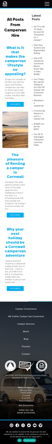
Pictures (26, 347)
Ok (20, 440)
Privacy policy (29, 440)
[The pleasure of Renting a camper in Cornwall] (15, 147)
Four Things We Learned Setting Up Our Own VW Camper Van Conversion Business (39, 87)
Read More (15, 104)
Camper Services (26, 324)
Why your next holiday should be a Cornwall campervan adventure (15, 242)
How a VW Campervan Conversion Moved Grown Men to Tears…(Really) (39, 66)
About (26, 332)
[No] (49, 436)
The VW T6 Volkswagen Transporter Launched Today (39, 139)
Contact (26, 354)
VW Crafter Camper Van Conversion (26, 316)
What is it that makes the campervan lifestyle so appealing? (15, 61)
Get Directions (26, 405)
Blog (26, 339)
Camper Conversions (26, 309)
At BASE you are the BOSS (39, 126)
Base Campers (26, 387)
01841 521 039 (26, 410)
